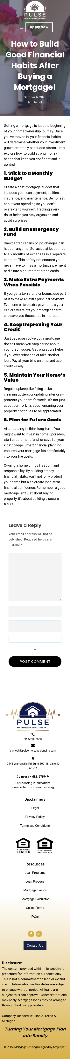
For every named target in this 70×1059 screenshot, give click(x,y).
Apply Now (39, 27)
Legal (35, 808)
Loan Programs (35, 873)
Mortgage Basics (35, 890)
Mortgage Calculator (35, 899)
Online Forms (35, 908)
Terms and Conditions (35, 826)
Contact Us (35, 945)
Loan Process (35, 881)
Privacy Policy (35, 817)
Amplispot (59, 1047)
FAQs (35, 916)
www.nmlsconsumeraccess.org (32, 787)
